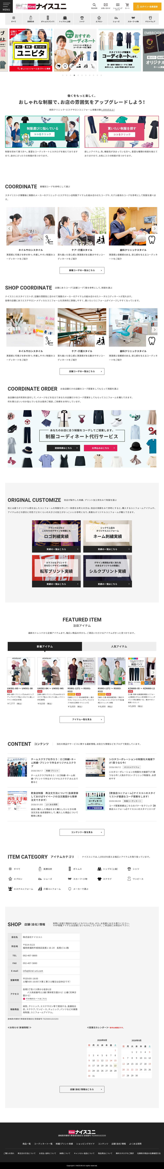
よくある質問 (135, 1143)
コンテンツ (103, 1143)
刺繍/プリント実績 (64, 1143)
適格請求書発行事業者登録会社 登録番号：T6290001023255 (82, 1135)
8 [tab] (89, 75)
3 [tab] (70, 75)
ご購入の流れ (8, 1153)
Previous (9, 229)
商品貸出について (105, 1153)
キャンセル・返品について (84, 1153)
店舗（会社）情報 (118, 1143)
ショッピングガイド (85, 1143)
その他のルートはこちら (36, 998)
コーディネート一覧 (43, 1143)
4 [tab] (74, 75)
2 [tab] (66, 75)
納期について (65, 1153)
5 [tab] (78, 75)
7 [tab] (85, 75)
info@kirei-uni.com (33, 970)
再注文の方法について (27, 1153)
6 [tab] (82, 75)
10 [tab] (97, 75)
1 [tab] (62, 75)
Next (155, 229)
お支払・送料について (47, 1153)
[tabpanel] (82, 50)
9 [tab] (93, 75)
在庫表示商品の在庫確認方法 (149, 1153)
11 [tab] (101, 75)
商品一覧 (27, 1143)
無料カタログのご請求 (125, 1153)
